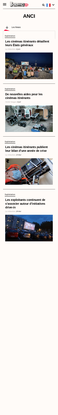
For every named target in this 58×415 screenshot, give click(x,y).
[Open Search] (43, 5)
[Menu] (4, 4)
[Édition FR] (50, 5)
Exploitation (10, 36)
